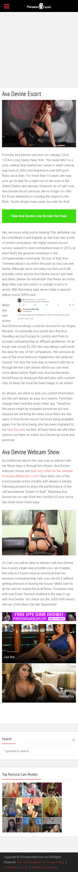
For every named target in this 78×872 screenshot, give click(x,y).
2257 (25, 867)
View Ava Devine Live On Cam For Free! (39, 216)
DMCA (36, 867)
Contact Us (51, 867)
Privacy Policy (55, 862)
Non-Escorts (16, 430)
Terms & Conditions (29, 862)
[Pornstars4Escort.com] (39, 5)
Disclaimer (10, 867)
